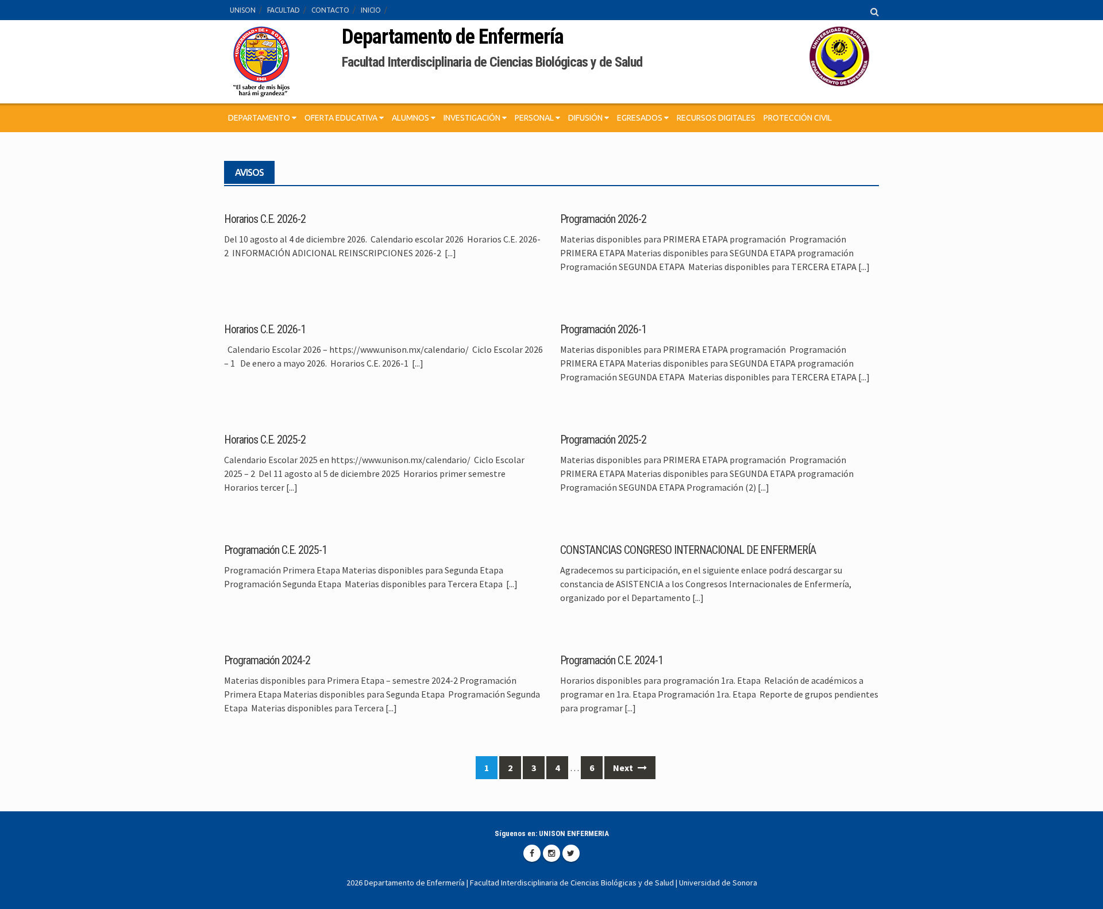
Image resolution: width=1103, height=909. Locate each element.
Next (624, 767)
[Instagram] (551, 853)
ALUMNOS (411, 117)
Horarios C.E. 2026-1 (265, 329)
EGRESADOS (640, 117)
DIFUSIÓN (586, 117)
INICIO (371, 10)
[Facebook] (532, 853)
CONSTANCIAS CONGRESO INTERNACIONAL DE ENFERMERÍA (688, 550)
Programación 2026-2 (603, 219)
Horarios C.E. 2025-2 (265, 439)
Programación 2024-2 (267, 660)
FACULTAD (283, 10)
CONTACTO (330, 10)
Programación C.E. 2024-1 (611, 660)
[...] (450, 253)
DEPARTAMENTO (260, 117)
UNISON (243, 10)
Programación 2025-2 (603, 439)
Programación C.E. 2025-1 (275, 550)
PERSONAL (535, 117)
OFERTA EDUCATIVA (341, 117)
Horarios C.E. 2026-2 (265, 219)
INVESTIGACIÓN (472, 117)
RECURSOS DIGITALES (716, 117)
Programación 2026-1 (603, 329)
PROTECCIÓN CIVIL (797, 117)
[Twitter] (571, 853)
